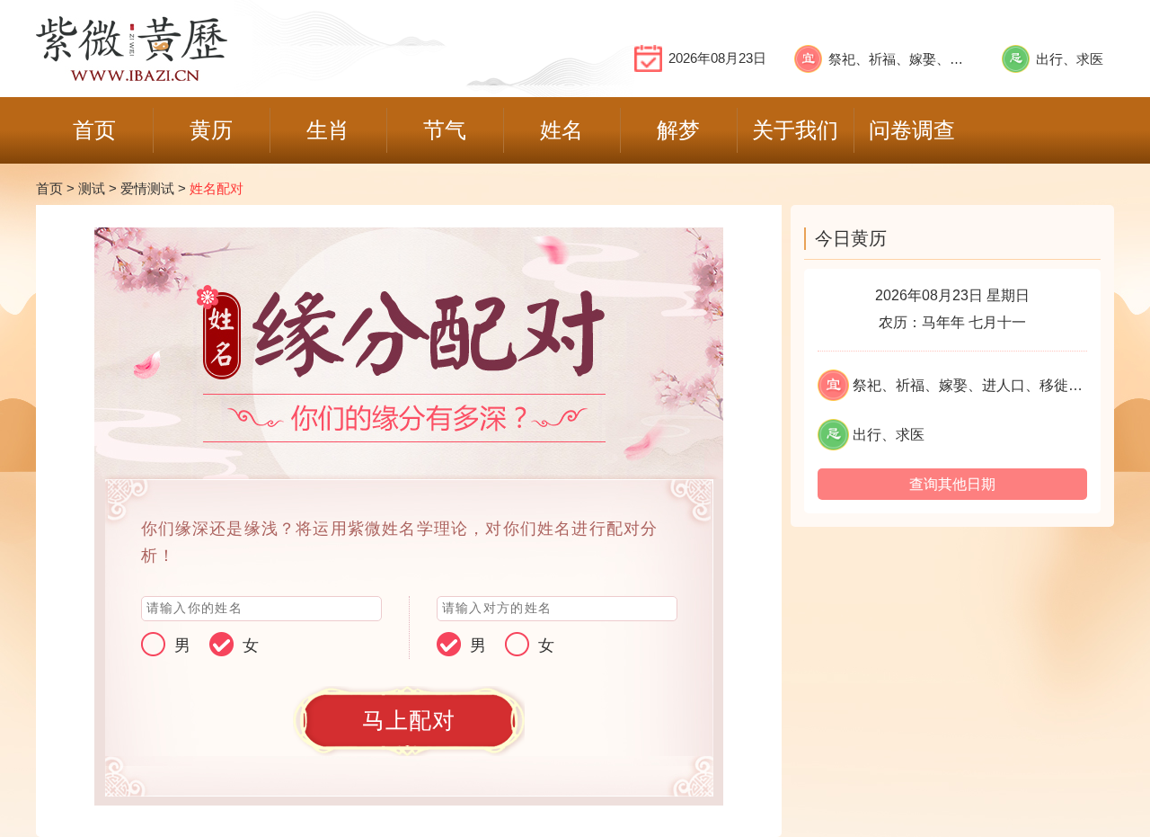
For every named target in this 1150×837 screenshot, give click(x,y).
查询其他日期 (952, 484)
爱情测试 (147, 188)
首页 (49, 188)
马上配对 (409, 720)
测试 (91, 188)
